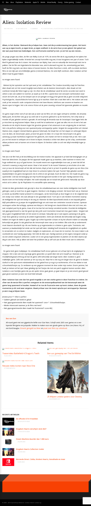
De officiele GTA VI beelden (27, 419)
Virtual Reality (51, 2)
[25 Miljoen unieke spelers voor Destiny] (68, 392)
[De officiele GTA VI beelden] (8, 425)
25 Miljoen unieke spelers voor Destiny (64, 396)
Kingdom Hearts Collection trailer (30, 449)
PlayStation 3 (48, 28)
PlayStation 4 (59, 28)
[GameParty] (7, 11)
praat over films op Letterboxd (55, 328)
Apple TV (36, 2)
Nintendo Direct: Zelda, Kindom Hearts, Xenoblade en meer (40, 459)
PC (3, 2)
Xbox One (79, 28)
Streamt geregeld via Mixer (30, 328)
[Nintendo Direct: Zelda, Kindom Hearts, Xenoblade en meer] (8, 465)
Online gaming (69, 2)
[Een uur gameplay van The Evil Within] (62, 348)
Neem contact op (35, 502)
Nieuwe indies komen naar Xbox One (18, 365)
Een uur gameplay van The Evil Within (64, 353)
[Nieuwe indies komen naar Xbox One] (17, 360)
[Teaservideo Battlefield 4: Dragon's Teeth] (19, 348)
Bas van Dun (8, 28)
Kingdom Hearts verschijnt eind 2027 (31, 429)
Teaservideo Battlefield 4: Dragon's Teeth (20, 353)
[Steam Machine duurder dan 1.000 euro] (8, 445)
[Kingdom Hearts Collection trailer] (8, 455)
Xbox (12, 2)
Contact (78, 2)
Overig (60, 2)
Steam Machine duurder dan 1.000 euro (32, 439)
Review (67, 28)
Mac (7, 2)
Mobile (43, 2)
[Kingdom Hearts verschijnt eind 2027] (8, 435)
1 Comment (34, 28)
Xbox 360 (73, 28)
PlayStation (19, 2)
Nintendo (28, 2)
